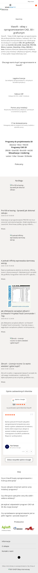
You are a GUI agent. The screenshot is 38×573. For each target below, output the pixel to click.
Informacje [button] (6, 541)
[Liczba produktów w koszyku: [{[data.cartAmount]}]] (35, 5)
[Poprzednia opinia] (27, 451)
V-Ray (14, 156)
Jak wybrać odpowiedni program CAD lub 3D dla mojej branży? (17, 505)
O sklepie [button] (5, 546)
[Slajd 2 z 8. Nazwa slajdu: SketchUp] (19, 12)
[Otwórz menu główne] (2, 6)
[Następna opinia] (31, 451)
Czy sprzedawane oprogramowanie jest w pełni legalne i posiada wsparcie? (17, 514)
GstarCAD (15, 150)
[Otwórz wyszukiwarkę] (31, 5)
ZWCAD (8, 150)
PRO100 (25, 145)
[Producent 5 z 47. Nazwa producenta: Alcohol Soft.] (18, 528)
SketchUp (13, 145)
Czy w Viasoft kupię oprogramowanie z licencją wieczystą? (16, 479)
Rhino (19, 145)
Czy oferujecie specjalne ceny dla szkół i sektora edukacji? (17, 497)
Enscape (20, 156)
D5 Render (28, 156)
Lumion (8, 156)
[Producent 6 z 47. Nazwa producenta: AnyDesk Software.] (29, 528)
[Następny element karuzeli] (36, 528)
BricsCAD (23, 150)
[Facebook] (19, 557)
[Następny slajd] (37, 19)
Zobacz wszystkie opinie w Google (19, 460)
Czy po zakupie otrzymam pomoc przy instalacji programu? (16, 488)
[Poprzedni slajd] (1, 19)
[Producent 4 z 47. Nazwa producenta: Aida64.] (6, 528)
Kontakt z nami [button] (7, 551)
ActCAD (30, 150)
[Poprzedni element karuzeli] (2, 528)
